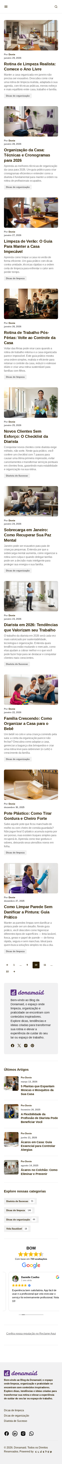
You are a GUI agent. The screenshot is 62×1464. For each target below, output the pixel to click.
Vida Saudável (16, 1228)
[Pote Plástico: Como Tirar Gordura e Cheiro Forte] (31, 785)
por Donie (26, 1077)
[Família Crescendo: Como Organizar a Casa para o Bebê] (31, 689)
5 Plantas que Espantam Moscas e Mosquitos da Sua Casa (37, 1090)
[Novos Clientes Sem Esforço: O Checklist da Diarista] (31, 402)
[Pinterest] (32, 1045)
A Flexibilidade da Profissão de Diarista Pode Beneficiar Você (39, 1118)
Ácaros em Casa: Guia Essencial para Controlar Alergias (38, 1146)
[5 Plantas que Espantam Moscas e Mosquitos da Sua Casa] (11, 1083)
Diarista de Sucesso (17, 475)
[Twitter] (19, 1045)
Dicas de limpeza (15, 278)
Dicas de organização (18, 95)
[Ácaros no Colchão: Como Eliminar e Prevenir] (11, 1167)
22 (7, 971)
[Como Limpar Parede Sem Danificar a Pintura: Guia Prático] (31, 878)
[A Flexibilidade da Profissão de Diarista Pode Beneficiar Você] (11, 1111)
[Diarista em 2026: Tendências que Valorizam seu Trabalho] (31, 596)
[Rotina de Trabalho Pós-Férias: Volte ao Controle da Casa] (31, 304)
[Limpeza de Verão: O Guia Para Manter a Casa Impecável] (31, 212)
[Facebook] (12, 1045)
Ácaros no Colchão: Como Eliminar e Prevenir (39, 1171)
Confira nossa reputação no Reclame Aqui (31, 1333)
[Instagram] (25, 1045)
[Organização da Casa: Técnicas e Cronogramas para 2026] (31, 121)
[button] (6, 7)
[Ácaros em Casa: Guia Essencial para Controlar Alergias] (11, 1139)
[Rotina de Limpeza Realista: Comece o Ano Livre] (31, 35)
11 (45, 965)
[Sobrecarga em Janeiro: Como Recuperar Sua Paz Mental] (31, 501)
